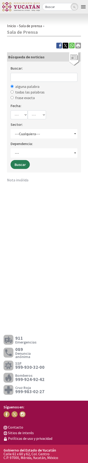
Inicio (11, 25)
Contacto (15, 427)
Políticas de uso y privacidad (29, 438)
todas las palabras (30, 92)
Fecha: (16, 105)
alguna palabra (27, 86)
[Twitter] (65, 45)
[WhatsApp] (72, 45)
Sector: (17, 124)
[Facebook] (59, 45)
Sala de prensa (30, 25)
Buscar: (17, 68)
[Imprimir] (78, 45)
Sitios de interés (20, 432)
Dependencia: (22, 143)
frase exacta (25, 97)
